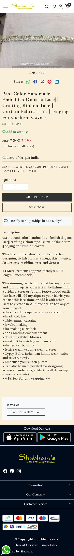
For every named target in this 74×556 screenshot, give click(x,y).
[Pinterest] (12, 471)
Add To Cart (37, 197)
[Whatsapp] (28, 81)
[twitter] (42, 81)
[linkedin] (56, 81)
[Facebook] (5, 471)
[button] (5, 40)
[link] (46, 6)
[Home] (23, 6)
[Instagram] (19, 471)
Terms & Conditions (27, 545)
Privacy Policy (49, 545)
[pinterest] (49, 81)
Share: (18, 81)
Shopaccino (27, 551)
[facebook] (35, 81)
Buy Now (37, 207)
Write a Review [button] (26, 412)
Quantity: (9, 180)
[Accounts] (60, 6)
